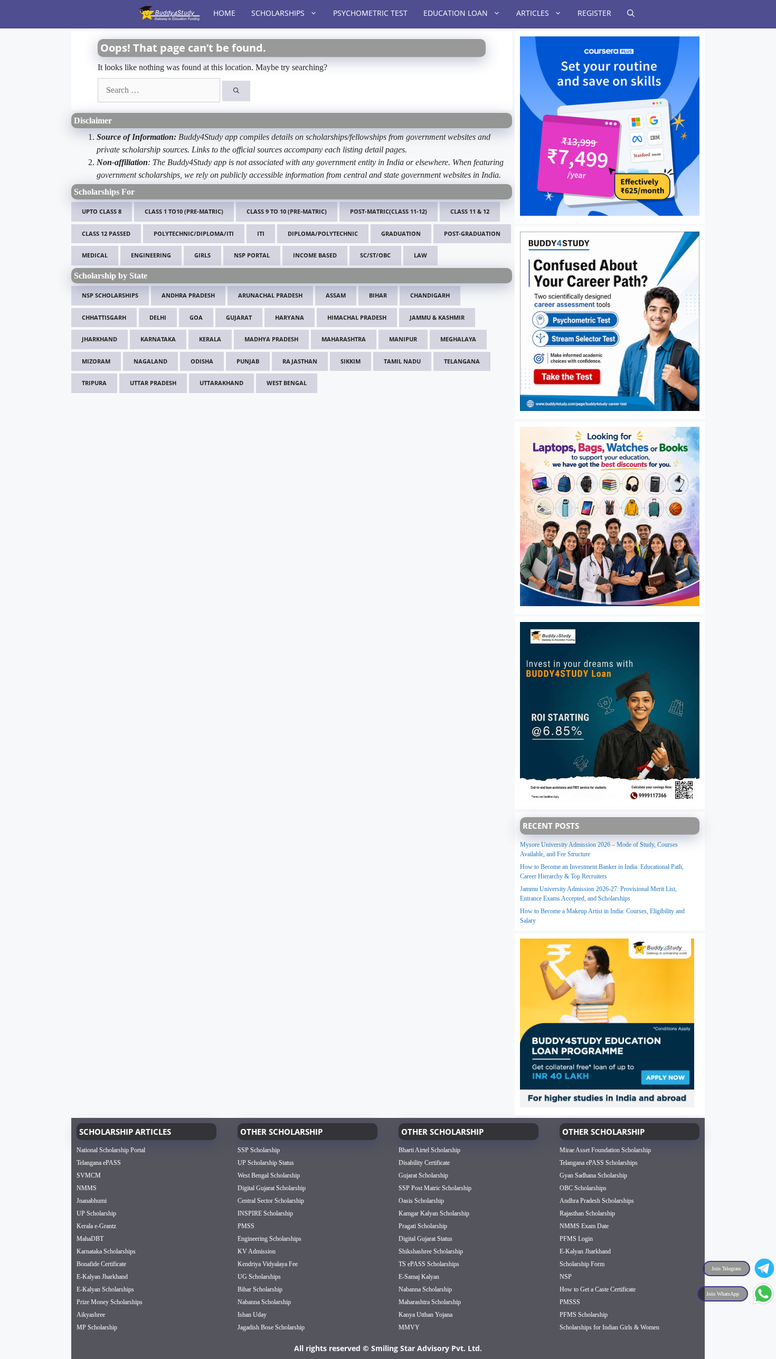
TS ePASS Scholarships (429, 1264)
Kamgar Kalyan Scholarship (434, 1213)
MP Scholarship (97, 1327)
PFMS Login (576, 1238)
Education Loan (455, 13)
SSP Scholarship (259, 1150)
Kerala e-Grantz (96, 1226)
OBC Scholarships (583, 1188)
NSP (566, 1276)
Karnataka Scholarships (106, 1251)
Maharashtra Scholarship (430, 1302)
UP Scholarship (96, 1213)
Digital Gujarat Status (425, 1238)
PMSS (246, 1226)
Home (224, 13)
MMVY (409, 1327)
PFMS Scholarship (584, 1314)
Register (594, 13)
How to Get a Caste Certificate (598, 1289)
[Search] (236, 91)
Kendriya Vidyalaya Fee (268, 1264)
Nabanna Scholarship (264, 1302)
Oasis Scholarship (421, 1200)
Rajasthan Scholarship (587, 1213)
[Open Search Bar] (630, 13)
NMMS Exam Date (584, 1226)
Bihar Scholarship (260, 1289)
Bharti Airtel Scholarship (429, 1150)
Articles (532, 13)
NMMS (87, 1188)
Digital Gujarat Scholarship (272, 1188)
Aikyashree (91, 1314)
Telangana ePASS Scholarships (599, 1162)
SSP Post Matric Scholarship (435, 1188)
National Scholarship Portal (111, 1150)
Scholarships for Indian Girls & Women (609, 1327)
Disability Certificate (424, 1162)
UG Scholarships (259, 1276)
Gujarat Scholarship (423, 1175)
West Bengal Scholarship (269, 1175)
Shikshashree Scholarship (431, 1251)
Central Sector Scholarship (271, 1200)
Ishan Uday (252, 1314)
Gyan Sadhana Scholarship (593, 1175)
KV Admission (257, 1251)
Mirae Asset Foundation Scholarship (605, 1150)
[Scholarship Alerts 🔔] (169, 13)
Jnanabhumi (92, 1200)
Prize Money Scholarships (110, 1302)
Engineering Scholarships (269, 1238)
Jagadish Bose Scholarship (271, 1327)
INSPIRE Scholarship (265, 1213)
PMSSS (570, 1302)
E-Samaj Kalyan (419, 1276)
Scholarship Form (582, 1264)
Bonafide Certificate (101, 1264)
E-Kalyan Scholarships (105, 1289)
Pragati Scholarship (423, 1226)
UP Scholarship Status (266, 1162)
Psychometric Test (370, 13)
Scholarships (278, 13)
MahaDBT (90, 1238)
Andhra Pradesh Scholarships (597, 1200)
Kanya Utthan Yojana (425, 1314)
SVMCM (89, 1175)
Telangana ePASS (99, 1162)
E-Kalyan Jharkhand (102, 1276)
